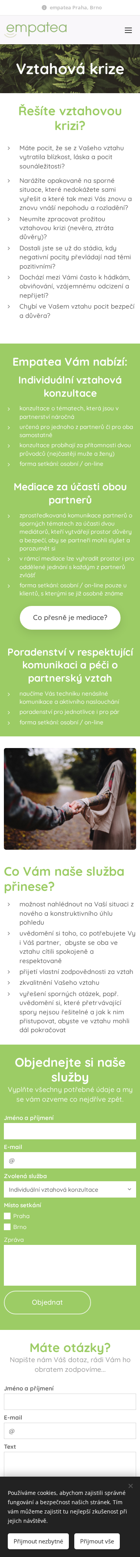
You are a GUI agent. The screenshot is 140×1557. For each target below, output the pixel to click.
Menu (128, 30)
